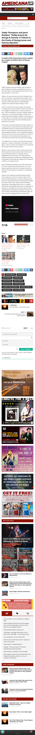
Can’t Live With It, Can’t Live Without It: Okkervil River (16, 540)
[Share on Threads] (31, 53)
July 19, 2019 (13, 723)
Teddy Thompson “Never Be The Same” (8, 261)
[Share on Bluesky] (28, 53)
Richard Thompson (26, 287)
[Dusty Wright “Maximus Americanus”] (5, 593)
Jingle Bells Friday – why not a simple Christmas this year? (19, 703)
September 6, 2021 (7, 49)
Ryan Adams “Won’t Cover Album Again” (20, 712)
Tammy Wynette (7, 290)
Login (31, 328)
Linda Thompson (18, 280)
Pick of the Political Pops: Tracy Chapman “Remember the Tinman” (21, 720)
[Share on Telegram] (25, 53)
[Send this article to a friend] (14, 53)
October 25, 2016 (14, 713)
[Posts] (7, 613)
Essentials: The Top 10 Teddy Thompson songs (23, 244)
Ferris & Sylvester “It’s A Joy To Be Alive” (25, 565)
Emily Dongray (17, 49)
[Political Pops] (5, 721)
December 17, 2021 (15, 706)
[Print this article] (17, 53)
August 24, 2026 (14, 683)
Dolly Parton (21, 274)
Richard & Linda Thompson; (10, 287)
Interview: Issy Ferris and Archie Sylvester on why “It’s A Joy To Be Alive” (21, 689)
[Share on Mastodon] (23, 53)
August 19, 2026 (14, 692)
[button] (33, 14)
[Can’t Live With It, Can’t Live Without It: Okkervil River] (17, 536)
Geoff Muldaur (7, 277)
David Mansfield (10, 274)
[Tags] (17, 613)
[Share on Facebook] (3, 53)
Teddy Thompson (19, 290)
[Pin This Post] (11, 53)
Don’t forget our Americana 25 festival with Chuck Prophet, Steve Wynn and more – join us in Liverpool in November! (17, 656)
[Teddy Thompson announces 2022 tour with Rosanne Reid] (8, 239)
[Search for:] (17, 18)
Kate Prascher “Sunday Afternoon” (13, 644)
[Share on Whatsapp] (20, 53)
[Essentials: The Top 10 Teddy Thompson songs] (23, 239)
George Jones (18, 277)
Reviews (10, 23)
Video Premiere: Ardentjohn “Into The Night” (16, 651)
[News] (5, 713)
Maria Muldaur (7, 284)
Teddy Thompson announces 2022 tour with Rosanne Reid (7, 245)
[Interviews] (5, 670)
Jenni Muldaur (7, 280)
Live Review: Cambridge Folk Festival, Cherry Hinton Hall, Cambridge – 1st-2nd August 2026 (9, 564)
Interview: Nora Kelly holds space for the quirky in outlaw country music (20, 681)
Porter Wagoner (19, 284)
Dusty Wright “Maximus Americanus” (25, 553)
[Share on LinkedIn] (8, 53)
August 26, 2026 (7, 546)
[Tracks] (5, 704)
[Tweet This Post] (5, 53)
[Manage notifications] (31, 731)
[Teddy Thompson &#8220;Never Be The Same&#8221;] (8, 256)
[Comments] (28, 613)
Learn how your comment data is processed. (17, 353)
